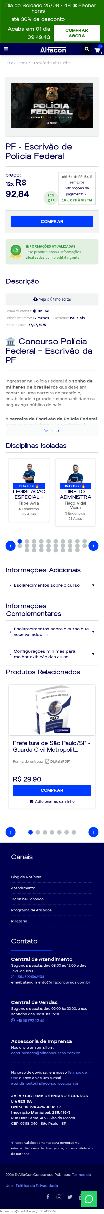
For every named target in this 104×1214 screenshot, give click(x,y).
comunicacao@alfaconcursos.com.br (45, 1053)
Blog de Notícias (26, 877)
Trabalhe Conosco (27, 899)
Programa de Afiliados (31, 910)
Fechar (87, 5)
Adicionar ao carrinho (54, 801)
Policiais (77, 318)
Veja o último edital (55, 299)
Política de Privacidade (37, 1186)
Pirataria (19, 921)
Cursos (20, 63)
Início (9, 63)
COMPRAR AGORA (76, 33)
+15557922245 (30, 1021)
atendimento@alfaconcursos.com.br (45, 1083)
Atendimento (23, 888)
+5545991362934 (30, 977)
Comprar (52, 221)
